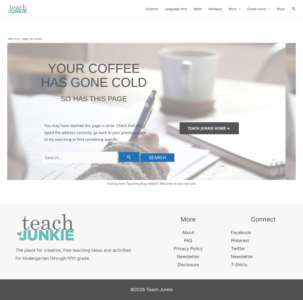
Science (152, 9)
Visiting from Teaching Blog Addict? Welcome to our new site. (151, 184)
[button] (239, 9)
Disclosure (188, 264)
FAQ (188, 240)
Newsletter (188, 256)
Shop (281, 9)
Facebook (241, 232)
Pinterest (240, 240)
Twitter (238, 248)
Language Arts (175, 9)
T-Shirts (239, 264)
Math (198, 9)
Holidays (215, 9)
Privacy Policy (188, 248)
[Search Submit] (129, 157)
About (188, 232)
